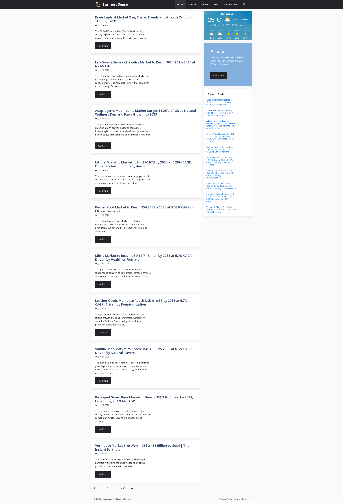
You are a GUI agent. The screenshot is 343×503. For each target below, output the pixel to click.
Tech (216, 4)
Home (180, 4)
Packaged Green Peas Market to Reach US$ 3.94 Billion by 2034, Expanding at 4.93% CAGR (144, 399)
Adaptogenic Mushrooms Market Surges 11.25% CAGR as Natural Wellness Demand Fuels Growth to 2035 (145, 112)
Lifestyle (192, 4)
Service (205, 4)
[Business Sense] (98, 4)
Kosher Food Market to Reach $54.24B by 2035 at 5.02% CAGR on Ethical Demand (144, 209)
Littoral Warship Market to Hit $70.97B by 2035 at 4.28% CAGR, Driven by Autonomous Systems (143, 164)
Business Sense (115, 4)
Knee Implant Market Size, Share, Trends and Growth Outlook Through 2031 (143, 19)
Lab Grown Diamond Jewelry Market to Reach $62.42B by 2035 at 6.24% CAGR (145, 64)
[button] (244, 4)
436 (123, 488)
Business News (231, 4)
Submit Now (218, 75)
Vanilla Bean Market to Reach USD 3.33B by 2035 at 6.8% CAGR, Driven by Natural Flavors (144, 351)
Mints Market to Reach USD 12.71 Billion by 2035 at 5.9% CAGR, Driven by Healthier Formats (144, 257)
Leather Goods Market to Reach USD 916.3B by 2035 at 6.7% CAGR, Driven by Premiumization (141, 302)
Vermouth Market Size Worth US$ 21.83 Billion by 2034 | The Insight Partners (142, 447)
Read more (103, 45)
